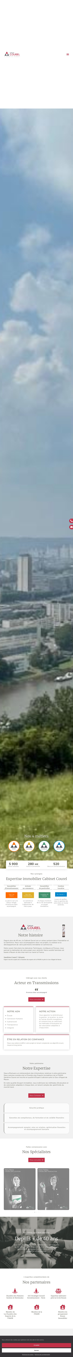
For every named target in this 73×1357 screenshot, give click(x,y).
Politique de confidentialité (42, 1354)
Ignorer (36, 1350)
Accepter (36, 1345)
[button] (68, 54)
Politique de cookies (28, 1354)
